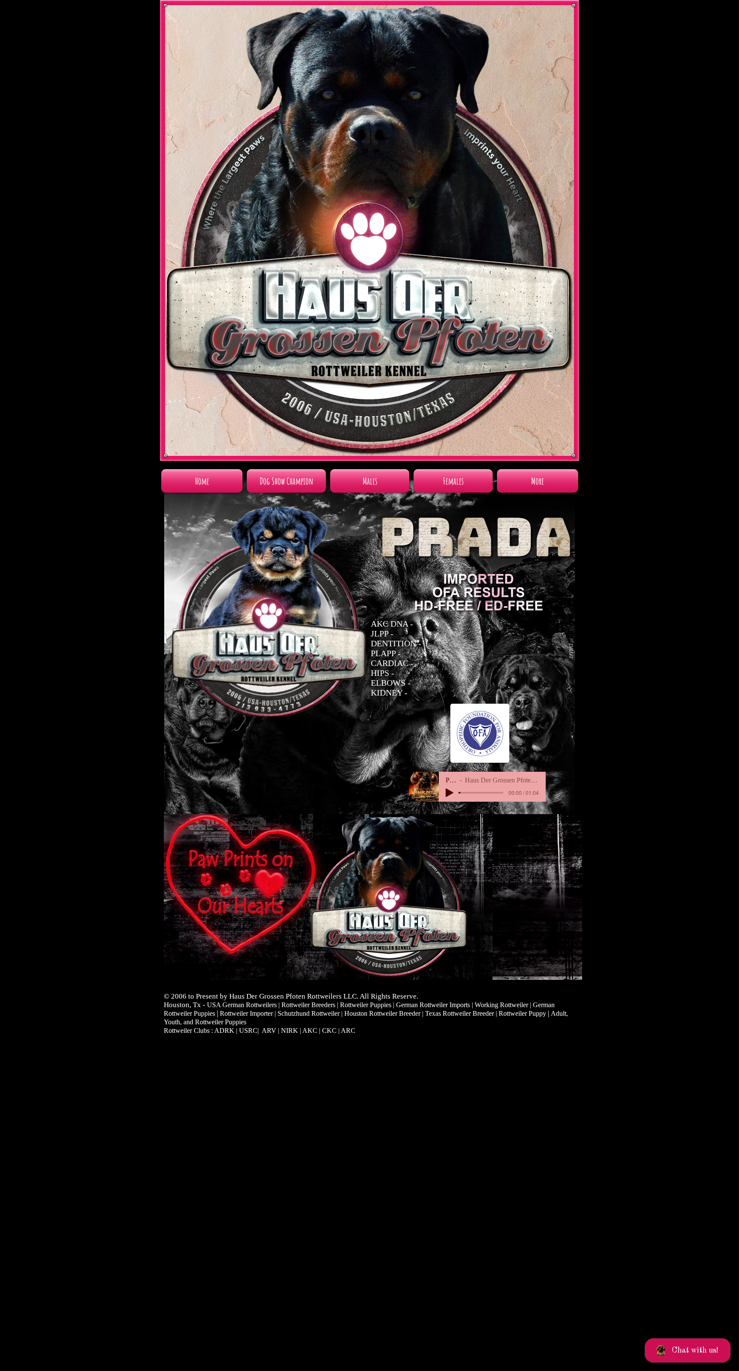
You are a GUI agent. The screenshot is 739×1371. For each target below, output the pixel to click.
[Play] (449, 792)
